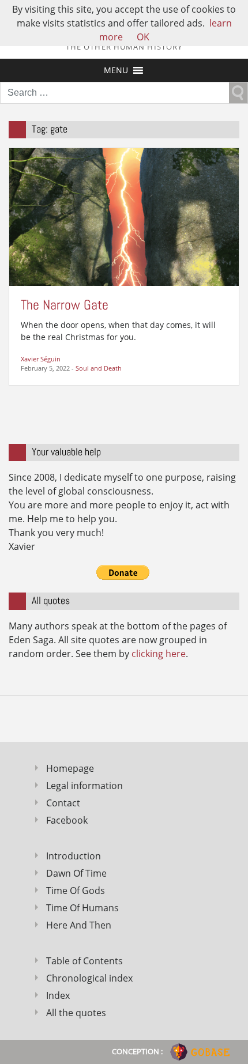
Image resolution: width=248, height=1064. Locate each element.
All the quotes (76, 1012)
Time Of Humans (82, 907)
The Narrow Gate (64, 305)
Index (58, 995)
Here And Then (78, 925)
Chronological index (89, 978)
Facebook (67, 820)
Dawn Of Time (76, 873)
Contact (63, 803)
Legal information (84, 785)
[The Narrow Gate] (124, 216)
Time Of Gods (75, 890)
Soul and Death (99, 368)
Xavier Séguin (41, 358)
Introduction (73, 856)
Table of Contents (84, 960)
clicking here (158, 653)
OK (143, 37)
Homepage (70, 768)
